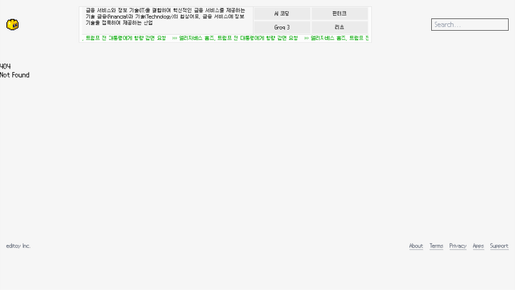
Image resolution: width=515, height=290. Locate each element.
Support (499, 245)
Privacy (458, 245)
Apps (478, 245)
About (416, 245)
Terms (436, 245)
